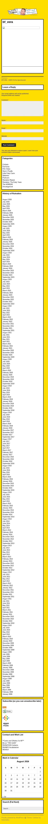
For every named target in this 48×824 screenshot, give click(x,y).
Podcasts (6, 178)
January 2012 (7, 588)
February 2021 (8, 346)
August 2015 (7, 492)
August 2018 (7, 412)
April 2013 (6, 554)
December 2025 (8, 217)
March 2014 (7, 530)
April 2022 (6, 315)
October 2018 (7, 408)
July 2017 (6, 441)
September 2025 (8, 224)
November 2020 (8, 353)
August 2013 (7, 545)
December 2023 (8, 270)
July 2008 (6, 681)
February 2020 (8, 372)
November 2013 (8, 539)
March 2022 (7, 317)
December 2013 (8, 537)
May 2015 (6, 499)
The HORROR (8, 184)
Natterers (6, 175)
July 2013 (6, 548)
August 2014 (7, 519)
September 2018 (8, 410)
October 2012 (7, 568)
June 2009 (6, 656)
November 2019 (8, 379)
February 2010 (8, 639)
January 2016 (7, 481)
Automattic (5, 820)
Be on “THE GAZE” (9, 743)
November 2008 (8, 672)
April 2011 (6, 608)
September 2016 (8, 463)
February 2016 (8, 479)
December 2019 (8, 377)
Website (4, 136)
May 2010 (6, 632)
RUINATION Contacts (10, 745)
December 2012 (8, 563)
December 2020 (8, 350)
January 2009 (7, 667)
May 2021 (6, 339)
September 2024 (8, 251)
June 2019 (6, 390)
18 (17, 783)
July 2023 (6, 282)
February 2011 (8, 612)
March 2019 (7, 397)
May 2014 (6, 526)
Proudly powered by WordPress (12, 818)
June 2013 (6, 550)
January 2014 (7, 534)
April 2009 (6, 661)
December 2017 (8, 430)
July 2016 (6, 468)
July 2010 (6, 628)
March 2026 (7, 211)
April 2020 (6, 368)
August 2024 (7, 253)
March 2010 (7, 636)
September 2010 (8, 623)
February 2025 (8, 239)
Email (3, 128)
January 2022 (7, 321)
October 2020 (7, 355)
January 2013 (7, 561)
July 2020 (6, 361)
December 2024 (8, 244)
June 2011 (6, 603)
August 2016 (7, 466)
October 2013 (7, 541)
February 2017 (8, 452)
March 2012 (7, 583)
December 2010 (8, 616)
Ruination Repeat (9, 180)
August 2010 (7, 625)
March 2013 (7, 557)
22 (40, 783)
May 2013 (6, 552)
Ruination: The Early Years (12, 182)
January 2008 (7, 694)
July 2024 (6, 255)
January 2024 (7, 268)
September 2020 (8, 357)
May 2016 (6, 472)
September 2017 (8, 437)
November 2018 (8, 406)
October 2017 (7, 435)
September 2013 (8, 543)
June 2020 (6, 364)
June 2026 (6, 204)
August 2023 (7, 279)
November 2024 (8, 246)
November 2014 (8, 512)
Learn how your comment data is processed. (19, 151)
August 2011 (7, 599)
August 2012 (7, 572)
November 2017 (8, 432)
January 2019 (7, 401)
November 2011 (8, 592)
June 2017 (6, 443)
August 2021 (7, 333)
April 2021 (6, 341)
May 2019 (6, 392)
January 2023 (7, 295)
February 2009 (8, 665)
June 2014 (6, 523)
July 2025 (6, 228)
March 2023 (7, 290)
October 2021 (7, 328)
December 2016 (8, 457)
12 (23, 779)
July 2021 (6, 335)
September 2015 (8, 490)
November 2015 (8, 486)
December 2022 (8, 297)
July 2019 (6, 388)
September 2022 (8, 304)
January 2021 (7, 348)
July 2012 (6, 574)
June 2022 (6, 310)
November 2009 (8, 645)
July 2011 (6, 601)
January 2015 (7, 508)
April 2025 (6, 235)
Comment (5, 100)
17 (11, 783)
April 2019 (6, 395)
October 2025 (7, 222)
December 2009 (8, 643)
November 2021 (8, 326)
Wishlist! (6, 750)
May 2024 (6, 259)
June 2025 (6, 231)
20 (29, 783)
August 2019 (7, 386)
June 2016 (6, 470)
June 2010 (6, 630)
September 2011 (8, 597)
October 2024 (7, 248)
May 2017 (6, 446)
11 (17, 779)
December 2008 (8, 670)
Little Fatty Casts (9, 173)
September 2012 (8, 570)
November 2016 (8, 459)
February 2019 (8, 399)
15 (40, 779)
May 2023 (6, 286)
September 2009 (8, 650)
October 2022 (7, 302)
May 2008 (6, 685)
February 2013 (8, 559)
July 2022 (6, 308)
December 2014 (8, 510)
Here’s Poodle (8, 171)
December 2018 (8, 404)
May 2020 (6, 366)
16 (5, 783)
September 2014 (8, 517)
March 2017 (7, 450)
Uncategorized (8, 187)
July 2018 (6, 415)
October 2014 (7, 514)
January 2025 (7, 242)
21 (34, 783)
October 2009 (7, 648)
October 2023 (7, 275)
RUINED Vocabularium (11, 747)
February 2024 (8, 266)
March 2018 (7, 424)
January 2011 (7, 614)
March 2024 (7, 264)
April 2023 (6, 288)
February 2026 (8, 213)
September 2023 (8, 277)
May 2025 (6, 233)
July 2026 (6, 202)
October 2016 (7, 461)
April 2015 (6, 501)
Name (4, 120)
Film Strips (6, 169)
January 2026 (7, 215)
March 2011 (7, 610)
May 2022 (6, 313)
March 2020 (7, 370)
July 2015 (6, 494)
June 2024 (6, 257)
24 (11, 787)
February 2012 (8, 585)
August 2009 (7, 652)
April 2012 (6, 581)
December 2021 (8, 324)
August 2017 (7, 439)
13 (29, 779)
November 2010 (8, 619)
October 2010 (7, 621)
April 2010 (6, 634)
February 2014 (8, 532)
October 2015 (7, 488)
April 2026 (6, 208)
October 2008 (7, 674)
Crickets (5, 164)
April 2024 (6, 262)
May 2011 (6, 605)
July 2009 (6, 654)
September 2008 (8, 676)
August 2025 (7, 226)
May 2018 (6, 419)
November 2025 (8, 219)
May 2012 (6, 579)
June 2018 (6, 417)
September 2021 (8, 330)
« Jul (4, 797)
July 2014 (6, 521)
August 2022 (7, 306)
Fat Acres (6, 167)
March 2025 (7, 237)
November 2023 (8, 273)
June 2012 (6, 577)
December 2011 (8, 590)
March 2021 (7, 344)
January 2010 (7, 641)
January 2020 (7, 375)
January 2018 (7, 428)
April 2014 (6, 528)
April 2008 (6, 687)
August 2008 (7, 679)
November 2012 (8, 565)
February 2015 (8, 506)
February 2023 (8, 293)
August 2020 (7, 359)
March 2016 (7, 477)
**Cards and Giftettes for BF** (13, 741)
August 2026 (7, 199)
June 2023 (6, 284)
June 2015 (6, 497)
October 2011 (7, 594)
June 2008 (6, 683)
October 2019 (7, 381)
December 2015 (8, 483)
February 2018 (8, 426)
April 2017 (6, 448)
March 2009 (7, 663)
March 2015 (7, 503)
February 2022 (8, 319)
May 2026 (6, 206)
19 (23, 783)
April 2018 (6, 421)
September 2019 (8, 384)
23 (5, 787)
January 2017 (7, 455)
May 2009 (6, 659)
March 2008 (7, 690)
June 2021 (6, 337)
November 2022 (8, 299)
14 (34, 779)
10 (11, 779)
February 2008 (8, 692)
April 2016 (6, 475)
